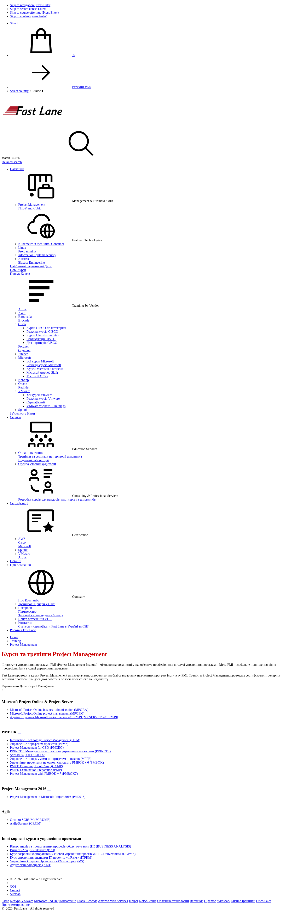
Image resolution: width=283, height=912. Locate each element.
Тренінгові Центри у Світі (36, 604)
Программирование (16, 904)
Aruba (22, 309)
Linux (22, 247)
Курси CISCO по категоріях (46, 328)
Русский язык (81, 87)
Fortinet (23, 346)
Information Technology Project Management (45, 740)
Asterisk (23, 259)
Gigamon (24, 350)
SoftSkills (27, 755)
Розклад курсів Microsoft (44, 365)
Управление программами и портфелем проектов (50, 758)
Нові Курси (18, 270)
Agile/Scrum (25, 823)
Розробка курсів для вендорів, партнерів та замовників (57, 499)
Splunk (23, 409)
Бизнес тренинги (243, 901)
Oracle (22, 383)
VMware (24, 391)
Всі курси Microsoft (40, 361)
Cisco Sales (263, 901)
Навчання (17, 169)
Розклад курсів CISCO (42, 331)
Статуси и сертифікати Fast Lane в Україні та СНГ (53, 626)
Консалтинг (67, 901)
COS (13, 886)
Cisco (22, 324)
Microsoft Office (37, 376)
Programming (27, 251)
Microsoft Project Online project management (47, 713)
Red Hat (23, 387)
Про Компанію (20, 565)
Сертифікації (36, 402)
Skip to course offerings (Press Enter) (34, 12)
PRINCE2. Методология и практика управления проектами (60, 751)
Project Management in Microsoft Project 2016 (47, 796)
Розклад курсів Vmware (43, 398)
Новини (15, 561)
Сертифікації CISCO (41, 339)
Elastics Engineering (31, 262)
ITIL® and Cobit (29, 208)
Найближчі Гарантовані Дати (31, 266)
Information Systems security (37, 255)
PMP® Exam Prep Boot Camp (36, 766)
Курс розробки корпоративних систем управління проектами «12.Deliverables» (72, 854)
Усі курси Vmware (39, 395)
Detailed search (12, 162)
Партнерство (27, 611)
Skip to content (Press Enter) (28, 16)
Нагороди (25, 608)
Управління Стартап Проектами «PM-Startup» (47, 861)
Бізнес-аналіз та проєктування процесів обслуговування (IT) (70, 846)
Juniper (23, 354)
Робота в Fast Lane (23, 630)
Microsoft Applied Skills (42, 372)
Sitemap (15, 894)
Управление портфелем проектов (39, 744)
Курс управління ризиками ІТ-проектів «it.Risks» (51, 857)
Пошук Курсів (20, 273)
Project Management (31, 204)
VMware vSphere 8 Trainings (46, 406)
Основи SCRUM (30, 819)
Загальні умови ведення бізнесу (40, 615)
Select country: (19, 91)
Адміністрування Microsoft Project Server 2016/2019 (64, 717)
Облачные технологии (173, 901)
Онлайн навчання (30, 452)
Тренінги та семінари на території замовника (50, 456)
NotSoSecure (147, 901)
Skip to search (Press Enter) (28, 9)
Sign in (14, 23)
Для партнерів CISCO (42, 342)
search (6, 158)
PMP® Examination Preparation (36, 770)
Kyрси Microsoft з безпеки (45, 369)
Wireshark (223, 901)
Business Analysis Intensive (32, 850)
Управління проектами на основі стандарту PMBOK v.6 (57, 762)
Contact (15, 890)
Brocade (23, 320)
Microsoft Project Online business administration (49, 709)
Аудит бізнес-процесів (30, 865)
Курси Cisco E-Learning (43, 335)
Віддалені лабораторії (33, 460)
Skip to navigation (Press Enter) (30, 5)
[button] (36, 91)
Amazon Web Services (113, 901)
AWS (21, 313)
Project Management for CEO (37, 747)
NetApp (23, 380)
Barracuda (25, 316)
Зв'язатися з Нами (22, 413)
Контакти (25, 622)
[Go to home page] (33, 126)
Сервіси (15, 417)
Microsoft (24, 357)
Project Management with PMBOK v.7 (44, 773)
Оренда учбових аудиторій (37, 464)
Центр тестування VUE (35, 619)
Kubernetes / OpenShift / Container (41, 244)
